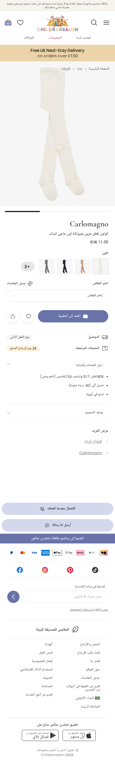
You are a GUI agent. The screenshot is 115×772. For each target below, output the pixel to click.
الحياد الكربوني (87, 698)
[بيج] (82, 266)
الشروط (47, 678)
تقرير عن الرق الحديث (38, 694)
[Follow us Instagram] (45, 571)
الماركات (29, 37)
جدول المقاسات (90, 678)
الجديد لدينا (83, 37)
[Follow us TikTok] (95, 571)
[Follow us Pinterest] (70, 571)
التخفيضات (55, 37)
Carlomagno (89, 223)
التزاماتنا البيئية (90, 706)
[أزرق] (65, 266)
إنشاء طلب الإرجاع (88, 652)
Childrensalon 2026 (57, 754)
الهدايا (48, 644)
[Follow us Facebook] (20, 571)
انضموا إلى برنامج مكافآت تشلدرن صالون (57, 538)
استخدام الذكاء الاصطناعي (36, 669)
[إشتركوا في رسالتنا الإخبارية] (13, 597)
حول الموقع (93, 669)
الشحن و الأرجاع (90, 644)
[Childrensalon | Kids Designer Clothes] (57, 21)
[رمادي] (47, 266)
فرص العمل (45, 652)
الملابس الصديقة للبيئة (52, 629)
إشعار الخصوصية (42, 661)
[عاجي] (100, 266)
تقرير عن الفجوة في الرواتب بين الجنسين (83, 688)
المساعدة (47, 686)
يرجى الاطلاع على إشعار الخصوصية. (89, 609)
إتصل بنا (95, 661)
